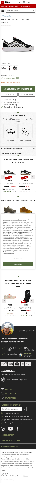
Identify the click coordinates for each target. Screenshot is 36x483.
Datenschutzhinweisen (8, 253)
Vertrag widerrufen (9, 446)
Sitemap (26, 476)
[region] (18, 241)
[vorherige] (3, 177)
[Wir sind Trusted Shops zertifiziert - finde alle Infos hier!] (21, 355)
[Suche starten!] (33, 11)
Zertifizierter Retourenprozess (16, 380)
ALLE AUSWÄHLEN (18, 264)
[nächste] (33, 177)
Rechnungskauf (11, 354)
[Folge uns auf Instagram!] (4, 429)
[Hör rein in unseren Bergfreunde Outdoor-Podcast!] (18, 429)
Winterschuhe (6, 16)
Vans (3, 19)
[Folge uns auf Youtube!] (12, 429)
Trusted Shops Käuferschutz (13, 107)
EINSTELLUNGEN (18, 259)
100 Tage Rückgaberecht (12, 102)
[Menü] (3, 10)
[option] (18, 44)
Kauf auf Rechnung (10, 105)
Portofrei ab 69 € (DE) (11, 100)
